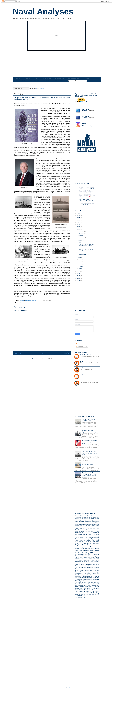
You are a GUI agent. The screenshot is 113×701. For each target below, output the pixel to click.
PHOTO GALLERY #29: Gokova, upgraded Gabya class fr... (85, 249)
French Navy (95, 543)
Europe (88, 540)
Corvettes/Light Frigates (83, 534)
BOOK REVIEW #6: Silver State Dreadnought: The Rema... (86, 245)
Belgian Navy (78, 525)
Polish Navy (93, 570)
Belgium (85, 525)
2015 (78, 278)
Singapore (84, 585)
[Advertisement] (53, 63)
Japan (86, 556)
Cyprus (77, 537)
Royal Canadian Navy (83, 577)
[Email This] (44, 300)
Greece (91, 547)
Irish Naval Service (80, 554)
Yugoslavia (80, 597)
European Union (95, 540)
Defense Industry (83, 537)
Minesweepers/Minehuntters (93, 561)
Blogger (69, 687)
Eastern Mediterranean (81, 538)
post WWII (84, 597)
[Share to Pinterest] (50, 300)
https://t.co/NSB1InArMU (85, 199)
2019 (78, 229)
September (82, 237)
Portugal (77, 572)
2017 (78, 273)
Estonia (76, 540)
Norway (77, 565)
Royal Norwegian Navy (84, 582)
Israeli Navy (96, 554)
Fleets (85, 543)
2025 (78, 215)
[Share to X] (47, 300)
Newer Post (17, 353)
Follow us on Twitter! (87, 112)
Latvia (81, 557)
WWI (76, 595)
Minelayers (84, 561)
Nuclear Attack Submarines (87, 565)
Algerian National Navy (93, 517)
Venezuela (77, 594)
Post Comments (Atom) (46, 358)
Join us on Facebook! (87, 119)
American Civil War (79, 518)
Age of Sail (78, 515)
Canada (84, 527)
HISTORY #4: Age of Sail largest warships (88, 420)
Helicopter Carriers (90, 548)
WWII (79, 595)
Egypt (89, 538)
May (80, 259)
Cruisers (77, 536)
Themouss (83, 381)
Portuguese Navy (84, 572)
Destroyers (96, 537)
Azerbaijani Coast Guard (88, 522)
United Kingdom (84, 591)
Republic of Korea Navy (93, 573)
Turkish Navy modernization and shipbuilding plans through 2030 (90, 442)
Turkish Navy (82, 589)
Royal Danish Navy (94, 577)
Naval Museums (79, 564)
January (81, 268)
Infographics (90, 553)
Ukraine (89, 589)
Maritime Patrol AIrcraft (93, 558)
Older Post (66, 353)
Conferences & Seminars (93, 531)
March (80, 264)
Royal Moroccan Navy (90, 579)
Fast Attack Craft (90, 541)
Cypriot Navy (96, 536)
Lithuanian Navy (79, 558)
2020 (78, 226)
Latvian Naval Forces (89, 557)
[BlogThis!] (45, 300)
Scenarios (80, 585)
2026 (78, 213)
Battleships (96, 524)
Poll (98, 570)
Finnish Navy (78, 543)
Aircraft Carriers (91, 515)
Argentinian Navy (88, 520)
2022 (78, 222)
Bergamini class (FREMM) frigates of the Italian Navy (89, 431)
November (81, 233)
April (80, 261)
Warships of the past (86, 595)
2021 (78, 224)
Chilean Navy (78, 528)
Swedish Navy (78, 588)
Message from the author (89, 560)
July (80, 242)
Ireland (97, 552)
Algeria (86, 517)
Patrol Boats (82, 567)
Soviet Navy (96, 585)
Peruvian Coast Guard (87, 568)
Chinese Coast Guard (90, 528)
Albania (97, 515)
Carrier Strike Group (91, 527)
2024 (78, 217)
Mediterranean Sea (79, 560)
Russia (77, 583)
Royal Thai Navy (95, 582)
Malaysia (85, 558)
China (84, 528)
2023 (78, 220)
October (81, 235)
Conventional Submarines (87, 533)
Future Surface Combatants (90, 545)
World (93, 595)
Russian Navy (91, 583)
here (69, 295)
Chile (98, 527)
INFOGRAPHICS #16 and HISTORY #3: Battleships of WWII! (89, 453)
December (81, 231)
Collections (82, 529)
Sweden (97, 586)
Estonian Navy (82, 540)
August (80, 240)
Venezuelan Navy (95, 594)
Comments (80, 346)
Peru (80, 569)
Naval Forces (95, 563)
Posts (78, 344)
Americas (86, 518)
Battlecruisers (89, 524)
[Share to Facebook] (48, 300)
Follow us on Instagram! (88, 126)
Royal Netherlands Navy (85, 581)
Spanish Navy (84, 586)
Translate (41, 88)
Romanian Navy (86, 576)
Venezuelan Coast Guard (86, 594)
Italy (83, 556)
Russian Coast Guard (83, 583)
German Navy (79, 547)
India (76, 552)
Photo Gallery (79, 570)
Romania (92, 574)
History (97, 550)
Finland (97, 541)
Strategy (91, 586)
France (89, 543)
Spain (76, 586)
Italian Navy (78, 556)
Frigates (77, 545)
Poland (87, 570)
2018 (78, 271)
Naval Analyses (43, 11)
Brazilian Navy (78, 527)
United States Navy (93, 593)
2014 (78, 280)
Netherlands (88, 564)
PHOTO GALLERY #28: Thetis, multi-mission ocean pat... (86, 253)
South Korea (90, 585)
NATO (89, 563)
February (81, 266)
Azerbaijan (80, 522)
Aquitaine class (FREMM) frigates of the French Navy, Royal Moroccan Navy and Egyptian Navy (89, 475)
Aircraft (84, 515)
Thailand (84, 588)
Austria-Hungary (88, 521)
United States (94, 591)
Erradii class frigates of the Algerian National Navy (89, 463)
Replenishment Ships (80, 573)
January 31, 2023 (83, 204)
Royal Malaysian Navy (80, 579)
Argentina (81, 520)
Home (42, 353)
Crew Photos (95, 534)
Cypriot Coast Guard (86, 536)
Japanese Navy (92, 556)
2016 (78, 276)
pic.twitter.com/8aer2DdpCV (86, 200)
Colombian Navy (83, 531)
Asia (95, 520)
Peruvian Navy (95, 568)
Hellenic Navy (88, 550)
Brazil (97, 525)
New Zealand (96, 564)
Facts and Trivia (79, 541)
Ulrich (81, 367)
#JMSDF (92, 188)
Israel (90, 554)
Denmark (91, 537)
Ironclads (87, 554)
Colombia (88, 529)
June (80, 257)
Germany (85, 547)
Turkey (89, 588)
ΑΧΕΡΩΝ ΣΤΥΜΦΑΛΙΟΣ (86, 354)
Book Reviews (22, 302)
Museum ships (83, 563)
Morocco (77, 563)
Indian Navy (81, 552)
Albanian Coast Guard (79, 517)
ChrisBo (82, 361)
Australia (81, 521)
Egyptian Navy (95, 538)
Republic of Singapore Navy (82, 574)
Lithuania (97, 557)
